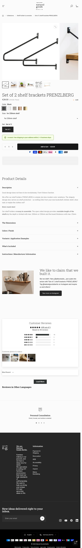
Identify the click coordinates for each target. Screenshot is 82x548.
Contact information (61, 547)
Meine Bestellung (36, 473)
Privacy (35, 466)
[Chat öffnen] (75, 542)
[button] (28, 334)
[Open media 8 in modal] (55, 27)
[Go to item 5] (38, 85)
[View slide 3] (41, 423)
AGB (34, 459)
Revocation (37, 456)
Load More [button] (40, 382)
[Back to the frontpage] (3, 15)
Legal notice (43, 547)
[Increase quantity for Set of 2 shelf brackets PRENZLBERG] (13, 147)
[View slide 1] (36, 423)
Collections (10, 15)
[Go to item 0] (5, 85)
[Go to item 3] (22, 85)
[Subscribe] (42, 518)
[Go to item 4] (30, 85)
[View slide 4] (44, 423)
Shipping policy (51, 547)
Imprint (35, 469)
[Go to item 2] (13, 85)
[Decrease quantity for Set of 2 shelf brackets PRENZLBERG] (4, 147)
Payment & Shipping (36, 452)
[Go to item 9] (47, 85)
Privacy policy (25, 547)
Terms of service (35, 547)
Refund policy (18, 547)
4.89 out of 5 (46, 327)
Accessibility (37, 462)
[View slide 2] (39, 423)
